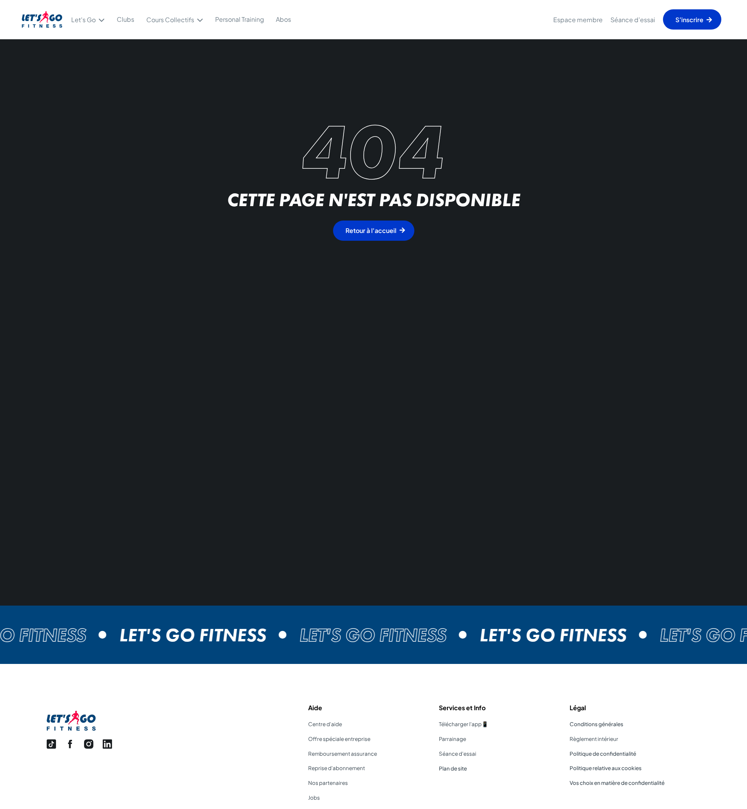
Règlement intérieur (594, 738)
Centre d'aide (325, 724)
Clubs (125, 19)
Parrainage (452, 738)
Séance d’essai (632, 20)
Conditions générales (596, 724)
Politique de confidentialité (603, 753)
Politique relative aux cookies (606, 768)
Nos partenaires (328, 782)
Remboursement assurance (342, 753)
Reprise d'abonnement (336, 768)
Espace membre (578, 20)
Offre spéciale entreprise (339, 738)
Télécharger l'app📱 (463, 724)
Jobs (314, 797)
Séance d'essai (457, 753)
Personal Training (239, 19)
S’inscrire (689, 20)
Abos (283, 19)
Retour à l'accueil (370, 230)
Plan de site (453, 768)
